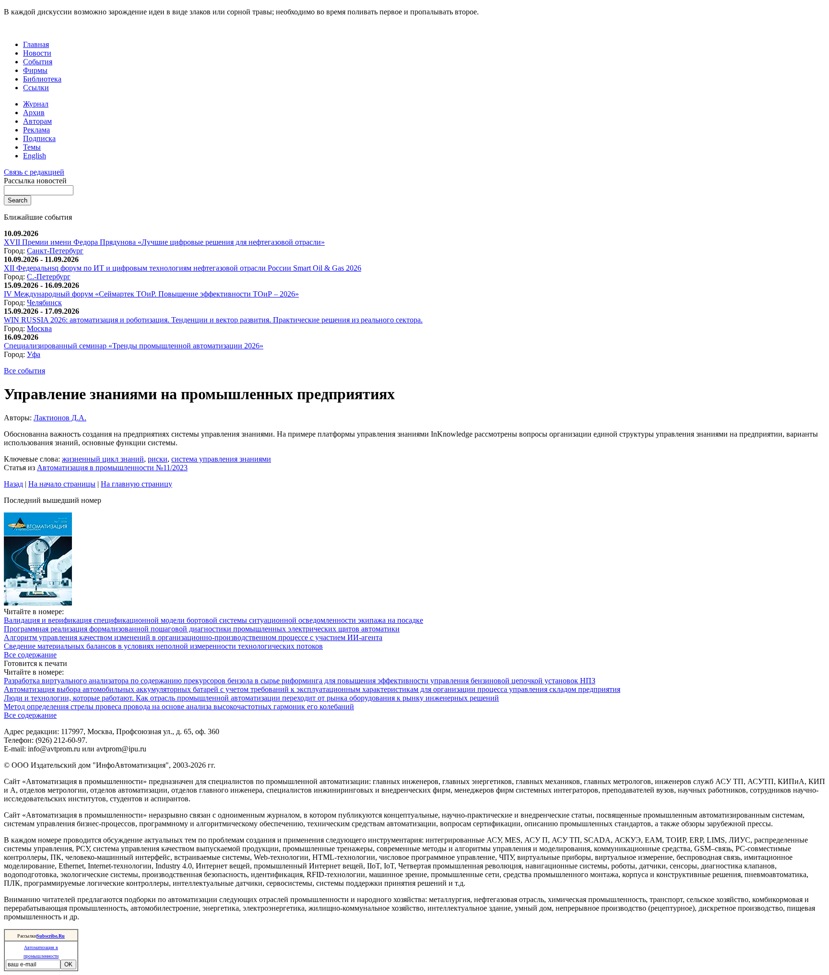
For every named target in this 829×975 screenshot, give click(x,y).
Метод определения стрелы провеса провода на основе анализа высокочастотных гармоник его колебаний (179, 706)
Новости (37, 53)
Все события (24, 371)
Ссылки (36, 87)
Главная (36, 44)
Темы (32, 147)
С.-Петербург (49, 277)
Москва (39, 328)
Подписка (39, 138)
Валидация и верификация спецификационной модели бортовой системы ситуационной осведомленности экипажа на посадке (213, 620)
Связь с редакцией (34, 172)
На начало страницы (61, 484)
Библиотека (42, 79)
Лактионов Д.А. (60, 418)
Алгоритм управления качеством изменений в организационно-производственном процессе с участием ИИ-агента (193, 637)
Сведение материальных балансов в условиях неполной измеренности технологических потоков (163, 646)
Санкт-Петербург (55, 251)
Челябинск (44, 302)
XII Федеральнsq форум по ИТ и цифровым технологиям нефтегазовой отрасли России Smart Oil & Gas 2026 (182, 268)
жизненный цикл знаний (103, 459)
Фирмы (35, 70)
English (34, 156)
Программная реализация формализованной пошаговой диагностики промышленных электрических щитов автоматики (202, 629)
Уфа (33, 354)
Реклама (36, 130)
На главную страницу (136, 484)
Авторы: (19, 418)
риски (157, 459)
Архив (34, 112)
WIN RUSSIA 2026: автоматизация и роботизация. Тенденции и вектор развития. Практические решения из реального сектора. (213, 320)
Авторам (37, 121)
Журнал (35, 104)
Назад (13, 484)
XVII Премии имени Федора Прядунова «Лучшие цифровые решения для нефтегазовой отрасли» (164, 242)
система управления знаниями (221, 459)
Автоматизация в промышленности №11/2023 (112, 468)
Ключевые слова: (33, 459)
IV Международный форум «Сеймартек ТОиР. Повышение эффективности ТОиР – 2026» (151, 294)
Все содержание (30, 655)
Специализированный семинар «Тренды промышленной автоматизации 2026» (133, 346)
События (37, 62)
